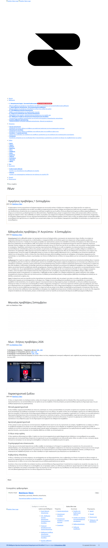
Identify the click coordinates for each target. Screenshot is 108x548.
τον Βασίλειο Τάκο (15, 345)
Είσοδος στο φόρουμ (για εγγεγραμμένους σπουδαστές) (79, 519)
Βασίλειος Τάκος (26, 493)
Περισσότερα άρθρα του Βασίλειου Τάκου (31, 498)
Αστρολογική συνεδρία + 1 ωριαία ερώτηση (63, 520)
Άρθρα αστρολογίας (79, 524)
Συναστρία (60, 525)
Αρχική (92, 511)
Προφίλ (92, 514)
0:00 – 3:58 (39, 350)
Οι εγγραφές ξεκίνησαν (89, 545)
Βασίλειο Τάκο (17, 204)
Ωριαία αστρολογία (62, 511)
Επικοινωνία (93, 517)
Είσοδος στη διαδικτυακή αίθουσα (77, 512)
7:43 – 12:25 (35, 353)
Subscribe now (71, 506)
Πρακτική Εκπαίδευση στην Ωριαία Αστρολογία (46, 527)
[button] (55, 100)
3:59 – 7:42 (34, 352)
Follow (97, 493)
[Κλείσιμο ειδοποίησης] (99, 545)
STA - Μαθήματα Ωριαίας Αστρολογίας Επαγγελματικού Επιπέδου (45, 519)
